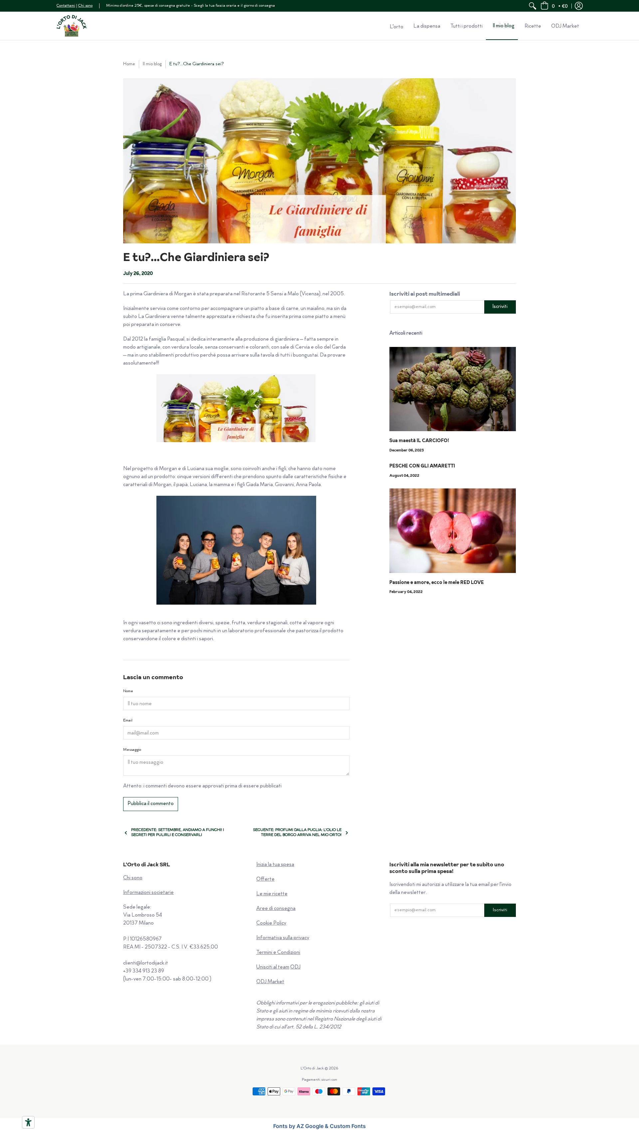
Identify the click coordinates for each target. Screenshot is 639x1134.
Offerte (265, 879)
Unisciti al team (272, 967)
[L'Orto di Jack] (72, 26)
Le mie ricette (272, 894)
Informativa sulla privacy (282, 938)
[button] (554, 6)
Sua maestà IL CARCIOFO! (419, 440)
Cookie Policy (271, 923)
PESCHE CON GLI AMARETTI (422, 465)
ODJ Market (270, 982)
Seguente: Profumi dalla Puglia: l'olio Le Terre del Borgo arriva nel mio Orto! (297, 832)
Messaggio (132, 750)
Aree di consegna (276, 909)
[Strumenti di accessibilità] (28, 1122)
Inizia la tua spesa (275, 865)
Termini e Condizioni (278, 953)
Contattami (66, 6)
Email (127, 720)
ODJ (295, 967)
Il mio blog (152, 64)
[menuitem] (532, 6)
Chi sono (85, 6)
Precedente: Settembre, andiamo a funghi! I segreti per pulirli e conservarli (177, 832)
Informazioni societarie (148, 893)
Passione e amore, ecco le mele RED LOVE (436, 582)
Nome (128, 691)
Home (129, 64)
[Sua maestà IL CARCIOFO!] (452, 389)
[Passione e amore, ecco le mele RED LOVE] (452, 530)
